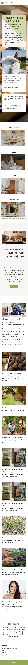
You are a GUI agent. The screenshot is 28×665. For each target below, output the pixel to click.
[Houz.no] (8, 2)
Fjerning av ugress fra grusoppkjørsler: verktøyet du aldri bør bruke (12, 540)
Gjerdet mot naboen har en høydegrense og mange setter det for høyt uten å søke (13, 107)
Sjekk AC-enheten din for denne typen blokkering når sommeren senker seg (13, 98)
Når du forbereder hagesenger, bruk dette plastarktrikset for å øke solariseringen (13, 79)
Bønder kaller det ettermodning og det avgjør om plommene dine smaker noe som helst (14, 572)
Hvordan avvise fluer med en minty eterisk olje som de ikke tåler (13, 439)
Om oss (14, 286)
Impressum (14, 639)
